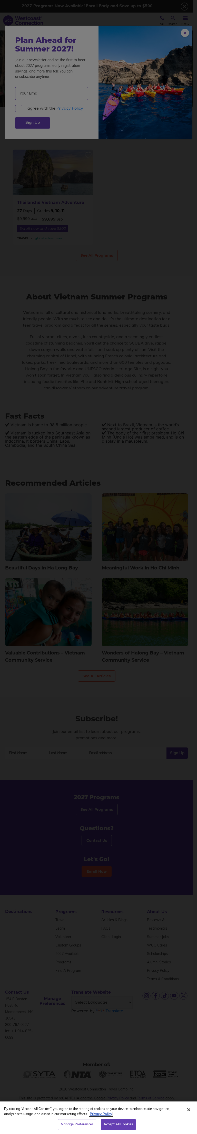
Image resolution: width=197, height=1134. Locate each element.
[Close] (188, 1109)
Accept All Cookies (118, 1124)
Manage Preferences (77, 1124)
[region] (98, 1117)
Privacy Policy (101, 1114)
